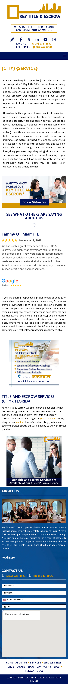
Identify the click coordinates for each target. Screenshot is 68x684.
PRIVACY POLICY (34, 671)
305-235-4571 (41, 377)
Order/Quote (16, 666)
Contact (42, 666)
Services (35, 662)
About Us (21, 662)
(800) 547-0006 (43, 47)
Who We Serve (53, 662)
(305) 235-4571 (42, 43)
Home (9, 662)
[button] (65, 55)
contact (20, 422)
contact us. (43, 381)
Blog (31, 666)
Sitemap (55, 666)
